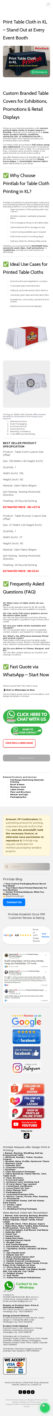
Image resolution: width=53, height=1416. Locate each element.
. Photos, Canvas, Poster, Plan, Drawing (26, 1196)
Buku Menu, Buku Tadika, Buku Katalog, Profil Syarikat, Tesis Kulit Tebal (25, 1227)
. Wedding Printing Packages (21, 1209)
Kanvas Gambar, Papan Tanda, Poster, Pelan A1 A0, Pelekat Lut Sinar (25, 1264)
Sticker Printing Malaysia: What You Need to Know (23, 893)
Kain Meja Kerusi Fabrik (18, 1240)
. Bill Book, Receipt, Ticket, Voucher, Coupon (23, 1158)
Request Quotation (26, 758)
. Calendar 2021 (12, 1165)
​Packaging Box (18, 797)
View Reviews (45, 935)
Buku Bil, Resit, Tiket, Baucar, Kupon (25, 1224)
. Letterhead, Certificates (19, 1186)
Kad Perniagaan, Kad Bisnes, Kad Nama (27, 1230)
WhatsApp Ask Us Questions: (16, 1336)
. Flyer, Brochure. (14, 1178)
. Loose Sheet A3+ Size (17, 1188)
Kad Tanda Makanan (17, 1244)
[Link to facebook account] (20, 1392)
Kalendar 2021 (13, 1232)
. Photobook (12, 1198)
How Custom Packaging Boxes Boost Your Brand (24, 884)
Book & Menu (17, 784)
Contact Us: (8, 1295)
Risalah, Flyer (13, 1242)
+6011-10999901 (26, 1311)
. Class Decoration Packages (19, 1171)
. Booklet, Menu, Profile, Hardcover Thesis (26, 1161)
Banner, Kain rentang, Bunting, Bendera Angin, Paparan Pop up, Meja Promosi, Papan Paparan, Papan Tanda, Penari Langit (25, 1218)
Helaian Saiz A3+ (15, 1255)
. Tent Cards (12, 1207)
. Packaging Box (13, 1192)
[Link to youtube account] (32, 1392)
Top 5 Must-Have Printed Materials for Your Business (25, 889)
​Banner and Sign (19, 794)
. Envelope (9, 1169)
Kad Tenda (12, 1275)
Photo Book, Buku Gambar (21, 1267)
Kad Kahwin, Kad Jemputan (21, 1246)
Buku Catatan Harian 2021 (20, 1257)
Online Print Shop (30, 1382)
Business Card (18, 787)
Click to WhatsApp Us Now (20, 690)
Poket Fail (11, 1234)
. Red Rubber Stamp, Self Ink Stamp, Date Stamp (24, 1201)
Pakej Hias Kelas (14, 1238)
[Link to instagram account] (24, 1392)
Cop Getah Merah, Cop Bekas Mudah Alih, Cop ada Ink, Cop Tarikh (24, 1270)
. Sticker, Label (13, 1205)
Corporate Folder (15, 1167)
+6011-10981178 (25, 1332)
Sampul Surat (12, 1236)
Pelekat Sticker (15, 1273)
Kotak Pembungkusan (18, 1259)
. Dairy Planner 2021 (15, 1190)
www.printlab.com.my (26, 1299)
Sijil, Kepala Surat (15, 1252)
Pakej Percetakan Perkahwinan (24, 1277)
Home (8, 1382)
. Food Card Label (14, 1180)
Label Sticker (17, 789)
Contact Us (14, 902)
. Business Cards (13, 1163)
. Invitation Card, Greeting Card (22, 1182)
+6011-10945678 (25, 1322)
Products (16, 1382)
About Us (24, 1384)
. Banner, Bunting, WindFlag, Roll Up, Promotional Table (23, 1154)
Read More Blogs (14, 896)
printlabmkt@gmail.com (20, 1301)
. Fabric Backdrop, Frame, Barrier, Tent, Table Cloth (25, 1174)
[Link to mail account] (28, 1392)
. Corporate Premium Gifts (19, 1194)
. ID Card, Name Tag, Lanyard (20, 1184)
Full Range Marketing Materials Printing (27, 781)
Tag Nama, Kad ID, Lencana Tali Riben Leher (25, 1249)
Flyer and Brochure (20, 792)
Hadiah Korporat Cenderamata (23, 1261)
